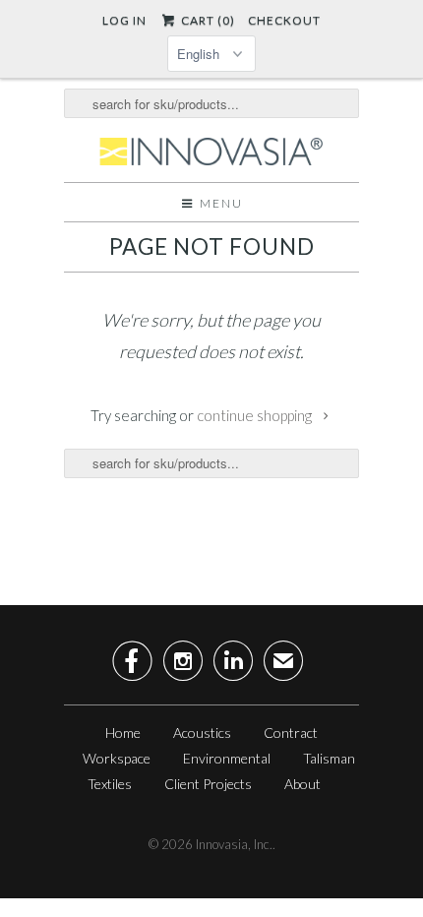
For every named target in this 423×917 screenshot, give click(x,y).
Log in (124, 20)
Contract (291, 732)
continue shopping (256, 415)
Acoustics (202, 732)
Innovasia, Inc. (234, 844)
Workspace (117, 758)
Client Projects (208, 783)
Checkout (284, 20)
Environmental (227, 758)
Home (123, 732)
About (302, 783)
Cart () (206, 20)
